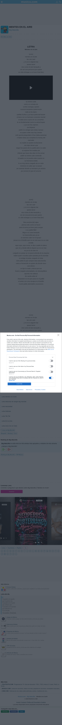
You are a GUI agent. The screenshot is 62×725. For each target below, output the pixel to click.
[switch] (51, 361)
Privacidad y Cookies (40, 389)
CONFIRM (19, 383)
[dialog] (31, 362)
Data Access (29, 389)
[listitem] (31, 357)
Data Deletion (20, 389)
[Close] (58, 335)
